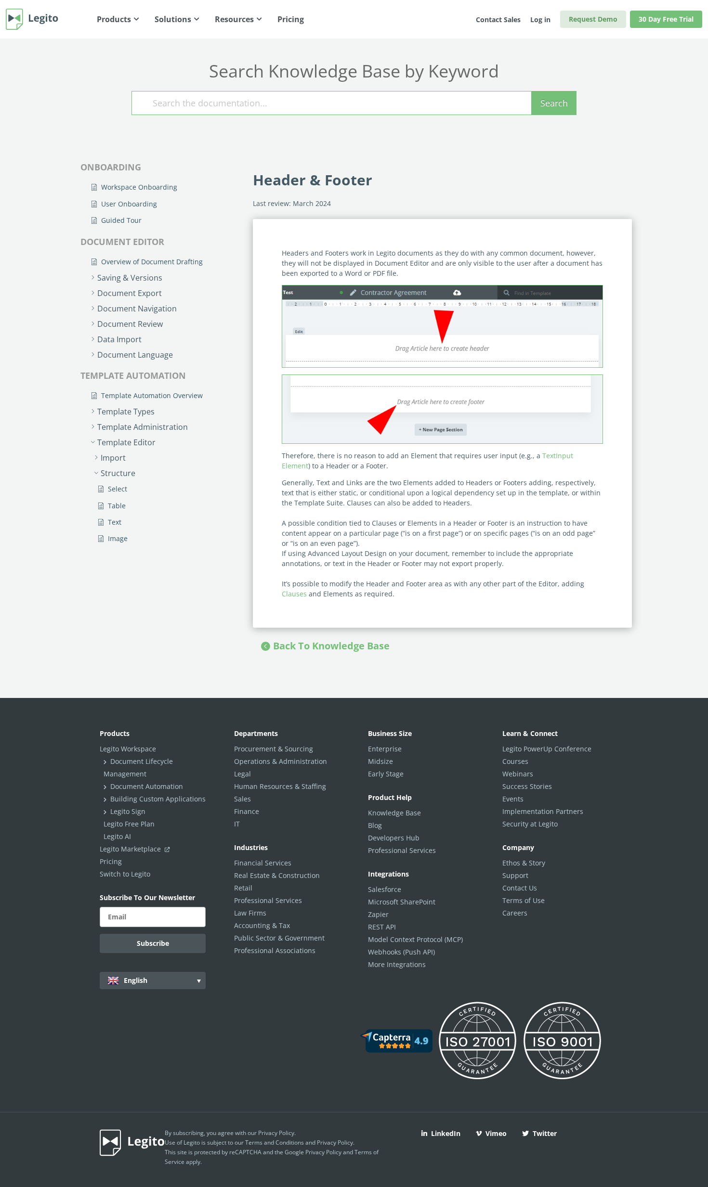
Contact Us (519, 887)
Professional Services (268, 900)
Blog (375, 825)
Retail (243, 887)
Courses (515, 761)
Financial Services (262, 862)
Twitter (545, 1133)
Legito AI (117, 836)
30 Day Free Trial (666, 19)
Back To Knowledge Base (331, 645)
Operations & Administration (280, 761)
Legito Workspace (128, 748)
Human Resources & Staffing (280, 786)
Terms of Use (523, 900)
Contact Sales (498, 19)
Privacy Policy (276, 1133)
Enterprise (385, 748)
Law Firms (250, 912)
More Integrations (397, 964)
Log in (540, 19)
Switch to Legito (125, 873)
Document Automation (146, 786)
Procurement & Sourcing (273, 748)
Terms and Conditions (274, 1142)
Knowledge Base (394, 812)
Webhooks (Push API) (401, 951)
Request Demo (593, 19)
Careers (514, 912)
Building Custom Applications (158, 798)
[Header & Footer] (442, 409)
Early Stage (386, 773)
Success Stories (527, 786)
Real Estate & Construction (277, 875)
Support (515, 875)
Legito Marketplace (131, 848)
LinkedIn (445, 1133)
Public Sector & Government (279, 937)
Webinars (517, 773)
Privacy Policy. (335, 1142)
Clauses (294, 593)
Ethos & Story (523, 862)
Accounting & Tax (262, 925)
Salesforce (384, 889)
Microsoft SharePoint (401, 901)
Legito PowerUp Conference (546, 748)
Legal (242, 773)
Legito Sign (127, 811)
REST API (382, 926)
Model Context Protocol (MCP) (415, 939)
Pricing (111, 861)
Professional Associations (274, 950)
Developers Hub (394, 837)
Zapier (378, 914)
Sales (242, 798)
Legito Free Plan (129, 823)
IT (237, 823)
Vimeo (496, 1133)
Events (513, 798)
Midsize (380, 761)
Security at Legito (530, 823)
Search (554, 103)
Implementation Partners (542, 811)
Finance (246, 811)
